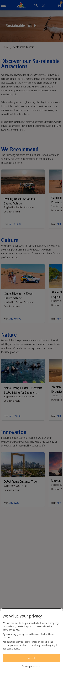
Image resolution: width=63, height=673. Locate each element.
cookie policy (13, 648)
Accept (31, 658)
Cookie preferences (31, 666)
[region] (31, 640)
